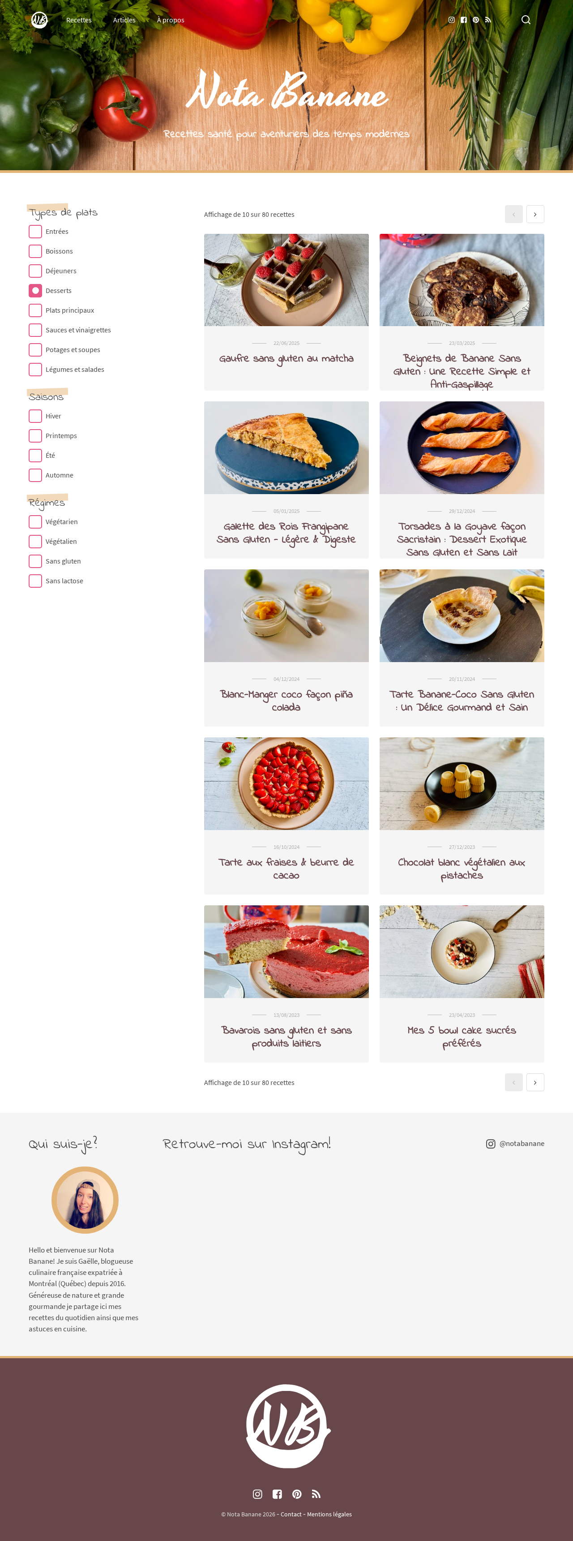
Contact (291, 1514)
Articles (124, 19)
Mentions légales (329, 1514)
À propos (170, 19)
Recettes (79, 19)
